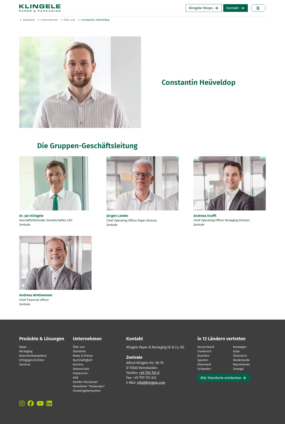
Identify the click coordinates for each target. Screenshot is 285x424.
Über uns (69, 20)
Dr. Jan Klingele (31, 216)
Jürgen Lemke (117, 216)
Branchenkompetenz (33, 356)
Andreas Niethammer (36, 295)
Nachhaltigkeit (82, 360)
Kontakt (232, 8)
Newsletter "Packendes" (89, 386)
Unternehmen (49, 20)
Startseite (29, 20)
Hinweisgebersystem (87, 391)
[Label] (258, 8)
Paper (23, 347)
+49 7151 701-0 (149, 373)
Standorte (79, 351)
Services (24, 364)
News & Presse (83, 356)
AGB (75, 377)
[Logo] (71, 8)
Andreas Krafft (204, 216)
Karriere (78, 364)
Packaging (25, 351)
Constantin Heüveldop (95, 20)
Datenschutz (81, 369)
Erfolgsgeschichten (31, 360)
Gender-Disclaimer (85, 382)
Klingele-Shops (201, 8)
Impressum (80, 373)
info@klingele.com (151, 383)
